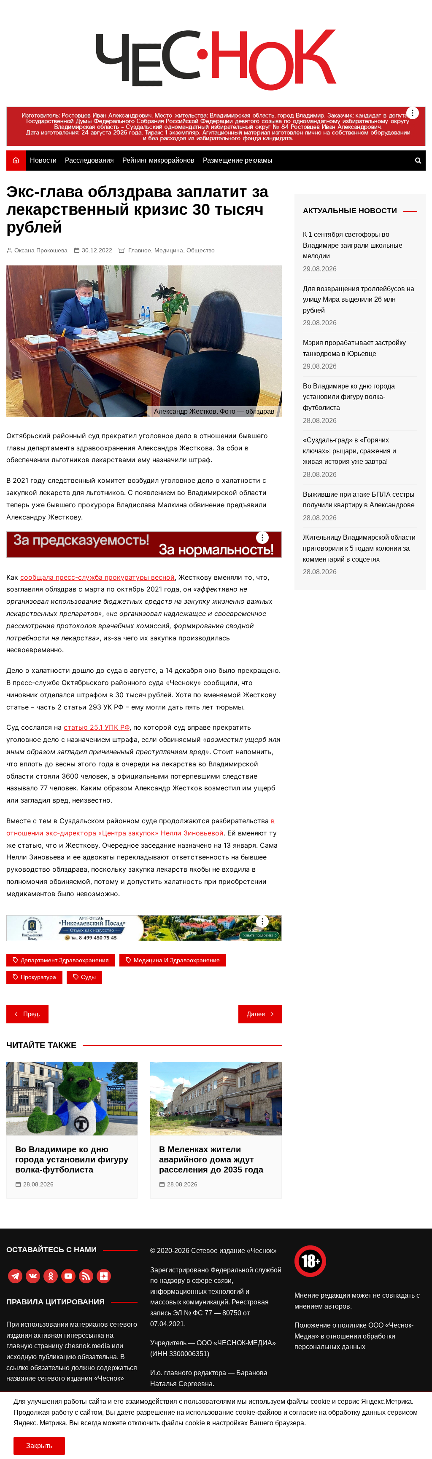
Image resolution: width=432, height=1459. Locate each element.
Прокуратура (38, 977)
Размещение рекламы (238, 160)
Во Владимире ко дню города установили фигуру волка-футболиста (71, 1159)
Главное (139, 250)
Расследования (89, 160)
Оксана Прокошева (41, 250)
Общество (200, 250)
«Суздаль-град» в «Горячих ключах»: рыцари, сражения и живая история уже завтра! (349, 450)
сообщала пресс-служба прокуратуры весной (97, 577)
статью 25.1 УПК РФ (97, 727)
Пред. (31, 1013)
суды (88, 977)
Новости (43, 160)
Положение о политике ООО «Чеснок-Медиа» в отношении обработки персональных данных (353, 1336)
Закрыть (39, 1445)
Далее (256, 1013)
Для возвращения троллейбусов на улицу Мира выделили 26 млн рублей (358, 299)
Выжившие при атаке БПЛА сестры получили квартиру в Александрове (359, 500)
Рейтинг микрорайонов (158, 160)
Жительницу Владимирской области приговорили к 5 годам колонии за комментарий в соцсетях (359, 548)
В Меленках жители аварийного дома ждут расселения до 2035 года (211, 1159)
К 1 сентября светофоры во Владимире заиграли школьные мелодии (352, 245)
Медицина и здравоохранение (177, 960)
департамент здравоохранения (65, 960)
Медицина (168, 250)
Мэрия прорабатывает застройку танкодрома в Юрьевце (354, 348)
